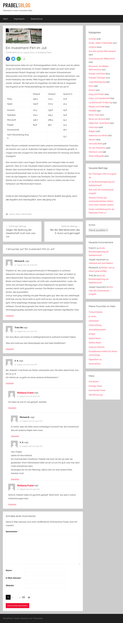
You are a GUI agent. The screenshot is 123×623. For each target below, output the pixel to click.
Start (5, 19)
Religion (92, 131)
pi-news (92, 316)
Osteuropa (93, 127)
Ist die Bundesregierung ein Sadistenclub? (99, 251)
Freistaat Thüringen (97, 78)
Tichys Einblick (95, 312)
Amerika (92, 39)
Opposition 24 (95, 359)
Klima (91, 86)
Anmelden (94, 381)
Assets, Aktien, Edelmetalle (20, 214)
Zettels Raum (95, 342)
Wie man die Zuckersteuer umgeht (101, 290)
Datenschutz (37, 19)
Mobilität (92, 111)
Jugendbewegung (97, 82)
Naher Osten (94, 115)
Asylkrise (93, 47)
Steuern (92, 139)
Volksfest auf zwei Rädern (101, 263)
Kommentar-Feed (97, 390)
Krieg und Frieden (96, 94)
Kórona (92, 90)
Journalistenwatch (97, 329)
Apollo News (95, 338)
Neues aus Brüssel (97, 119)
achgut (92, 334)
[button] (8, 59)
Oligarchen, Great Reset (99, 123)
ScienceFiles (95, 364)
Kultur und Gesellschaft (99, 98)
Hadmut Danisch (96, 347)
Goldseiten (94, 321)
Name (9, 570)
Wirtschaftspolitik (96, 156)
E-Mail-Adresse (14, 578)
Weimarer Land (95, 152)
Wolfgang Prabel (45, 52)
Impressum (19, 19)
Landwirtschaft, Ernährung (100, 102)
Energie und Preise (97, 74)
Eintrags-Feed (95, 386)
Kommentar (12, 531)
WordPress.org (96, 395)
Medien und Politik (97, 106)
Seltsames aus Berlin (98, 135)
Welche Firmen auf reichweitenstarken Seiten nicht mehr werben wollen (101, 201)
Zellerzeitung (95, 325)
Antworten (10, 316)
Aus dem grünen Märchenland (102, 51)
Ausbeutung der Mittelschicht (102, 59)
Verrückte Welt (95, 144)
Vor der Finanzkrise (97, 148)
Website (10, 585)
